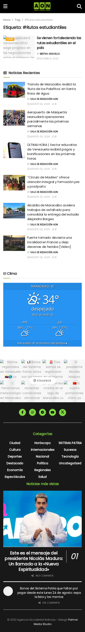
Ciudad (10, 39)
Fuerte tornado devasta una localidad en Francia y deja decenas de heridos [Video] (49, 242)
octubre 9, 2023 (48, 58)
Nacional (42, 456)
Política (42, 463)
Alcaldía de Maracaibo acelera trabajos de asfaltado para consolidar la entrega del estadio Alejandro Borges (53, 212)
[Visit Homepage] (42, 6)
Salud (42, 477)
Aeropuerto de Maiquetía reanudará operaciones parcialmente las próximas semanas (48, 119)
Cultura (14, 449)
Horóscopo (42, 443)
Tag (17, 20)
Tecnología (70, 456)
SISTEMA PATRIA (70, 443)
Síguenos (43, 380)
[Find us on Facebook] (22, 412)
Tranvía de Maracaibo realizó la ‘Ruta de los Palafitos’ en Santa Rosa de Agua (51, 89)
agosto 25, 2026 (39, 104)
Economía (15, 470)
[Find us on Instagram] (32, 412)
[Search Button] (79, 6)
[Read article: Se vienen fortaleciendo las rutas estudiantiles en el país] (19, 47)
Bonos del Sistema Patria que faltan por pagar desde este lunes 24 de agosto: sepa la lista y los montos (49, 592)
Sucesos (70, 449)
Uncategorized (70, 463)
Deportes (15, 456)
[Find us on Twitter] (62, 412)
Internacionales (42, 449)
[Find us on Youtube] (52, 412)
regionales (42, 470)
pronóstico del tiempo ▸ (42, 343)
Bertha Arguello (50, 53)
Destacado (15, 463)
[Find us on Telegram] (42, 412)
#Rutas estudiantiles (39, 20)
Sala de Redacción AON (44, 99)
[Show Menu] (5, 6)
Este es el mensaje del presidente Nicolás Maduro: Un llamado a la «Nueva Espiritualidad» (34, 561)
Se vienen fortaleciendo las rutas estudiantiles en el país (59, 42)
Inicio (6, 20)
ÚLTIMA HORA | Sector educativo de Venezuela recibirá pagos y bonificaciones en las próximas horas (52, 151)
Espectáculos (15, 477)
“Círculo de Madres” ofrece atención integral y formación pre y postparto (53, 182)
